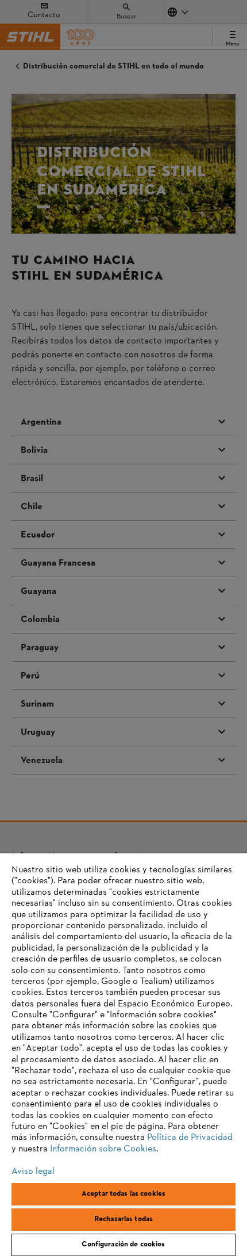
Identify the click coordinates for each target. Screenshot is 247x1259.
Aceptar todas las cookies (123, 1194)
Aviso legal (33, 1171)
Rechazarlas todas (123, 1219)
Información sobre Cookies (103, 1149)
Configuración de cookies (123, 1244)
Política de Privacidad (190, 1137)
